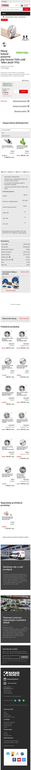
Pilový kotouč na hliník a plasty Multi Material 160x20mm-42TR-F (8, 394)
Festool (7, 68)
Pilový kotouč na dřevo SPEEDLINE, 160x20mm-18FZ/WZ (22, 421)
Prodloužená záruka (9, 717)
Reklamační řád (8, 724)
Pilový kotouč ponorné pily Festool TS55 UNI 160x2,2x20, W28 (7, 475)
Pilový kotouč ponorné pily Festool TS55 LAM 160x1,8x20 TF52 (7, 518)
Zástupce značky (20, 111)
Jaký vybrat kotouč (11, 290)
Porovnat (26, 80)
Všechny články (25, 272)
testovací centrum (18, 627)
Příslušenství (6, 136)
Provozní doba (7, 735)
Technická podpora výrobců (11, 741)
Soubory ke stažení (20, 106)
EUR (18, 5)
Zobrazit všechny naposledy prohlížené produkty (15, 537)
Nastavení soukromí (9, 745)
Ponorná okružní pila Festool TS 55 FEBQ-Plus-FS (8, 147)
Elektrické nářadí (9, 17)
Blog (5, 712)
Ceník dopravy (7, 725)
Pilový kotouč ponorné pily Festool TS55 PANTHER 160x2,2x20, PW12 (7, 367)
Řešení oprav (7, 715)
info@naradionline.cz (12, 679)
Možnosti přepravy (20, 101)
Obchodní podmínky (9, 722)
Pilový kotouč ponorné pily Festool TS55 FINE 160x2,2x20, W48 (22, 367)
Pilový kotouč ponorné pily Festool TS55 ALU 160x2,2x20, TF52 (22, 448)
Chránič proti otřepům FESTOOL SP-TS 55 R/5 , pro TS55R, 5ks (22, 147)
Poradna (6, 714)
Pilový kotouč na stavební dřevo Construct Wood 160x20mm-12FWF (21, 475)
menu (4, 13)
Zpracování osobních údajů (11, 742)
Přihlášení (4, 1)
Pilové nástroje (21, 17)
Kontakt (6, 734)
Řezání (15, 17)
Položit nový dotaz (24, 318)
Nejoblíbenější (6, 130)
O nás (5, 732)
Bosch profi (11, 343)
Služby (5, 727)
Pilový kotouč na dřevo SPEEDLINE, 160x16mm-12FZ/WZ (7, 421)
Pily (3, 133)
